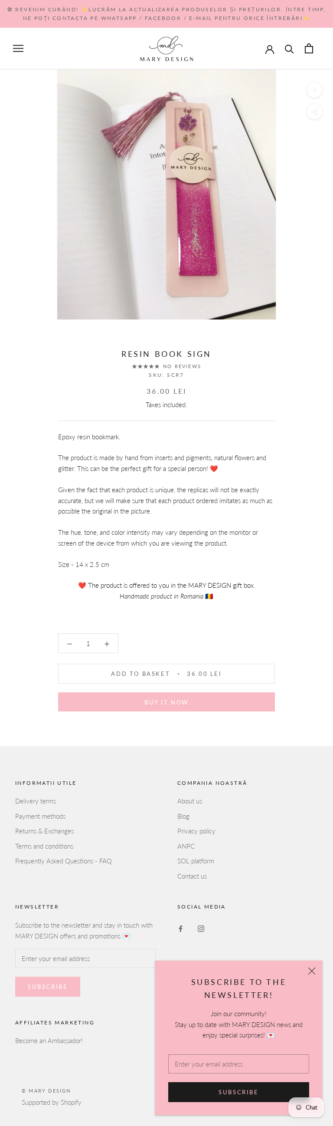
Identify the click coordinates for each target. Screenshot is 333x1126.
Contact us (192, 876)
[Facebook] (180, 927)
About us (189, 801)
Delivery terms (35, 801)
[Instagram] (201, 927)
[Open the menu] (18, 49)
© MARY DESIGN (46, 1090)
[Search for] (289, 48)
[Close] (312, 971)
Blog (183, 816)
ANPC (186, 846)
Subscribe (238, 1092)
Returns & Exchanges (44, 831)
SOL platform (195, 861)
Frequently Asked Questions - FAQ (63, 861)
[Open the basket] (309, 48)
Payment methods (40, 816)
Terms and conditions (44, 846)
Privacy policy (196, 831)
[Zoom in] (314, 90)
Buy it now (166, 702)
